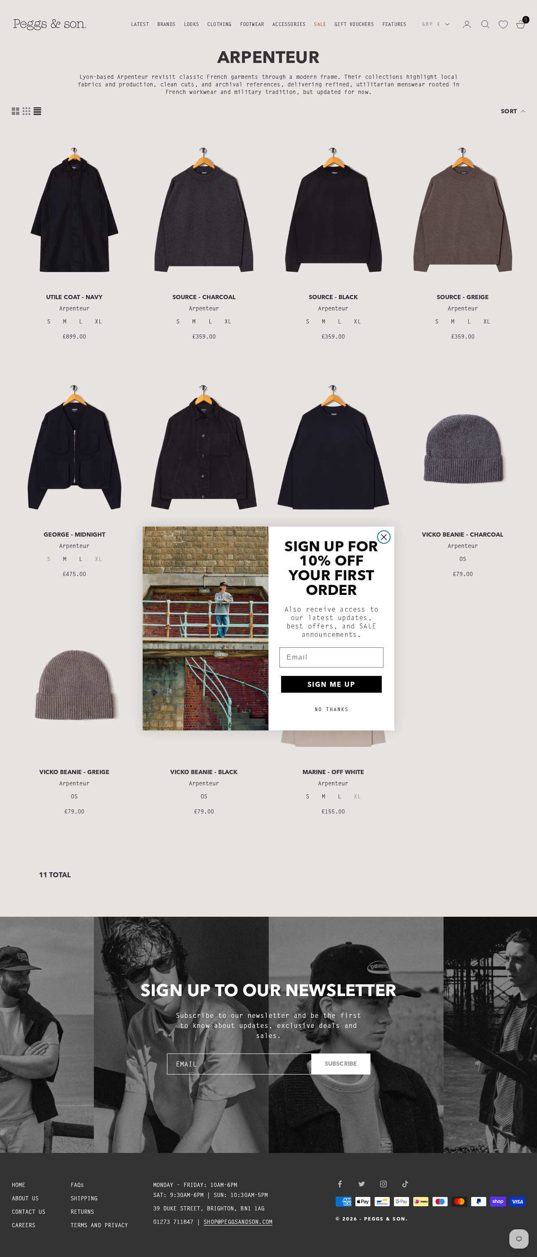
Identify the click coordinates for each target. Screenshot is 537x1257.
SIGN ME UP (331, 684)
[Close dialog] (384, 537)
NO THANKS (332, 709)
